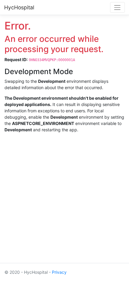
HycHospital (19, 7)
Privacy (59, 272)
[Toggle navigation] (117, 7)
